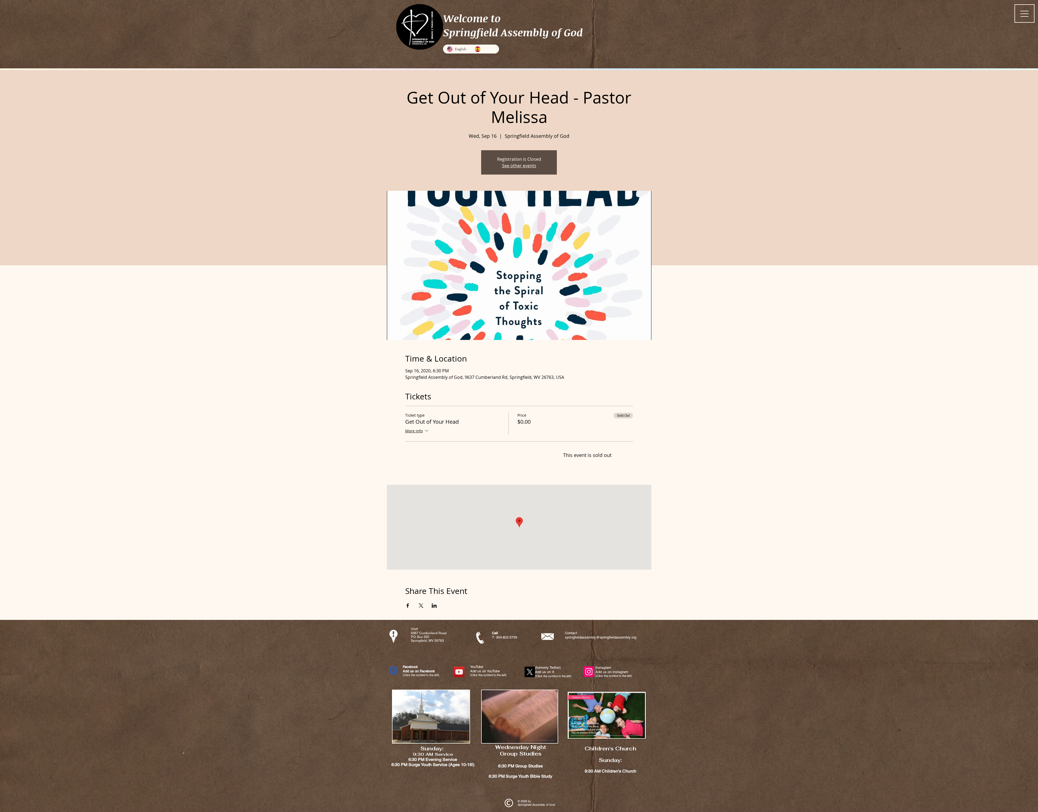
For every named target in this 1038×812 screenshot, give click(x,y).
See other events (519, 166)
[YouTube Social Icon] (459, 672)
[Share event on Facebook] (407, 605)
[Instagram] (589, 671)
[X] (529, 672)
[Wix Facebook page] (393, 670)
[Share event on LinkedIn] (434, 605)
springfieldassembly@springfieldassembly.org (600, 637)
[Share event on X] (421, 605)
